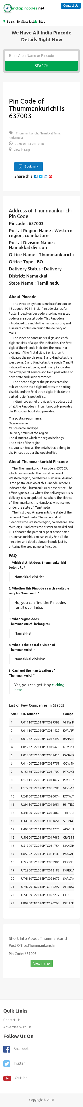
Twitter (19, 1063)
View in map (41, 963)
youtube (21, 1078)
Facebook (21, 1049)
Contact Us (70, 5)
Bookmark (31, 166)
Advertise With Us (17, 1027)
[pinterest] (50, 176)
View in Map (22, 150)
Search (41, 66)
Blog (41, 21)
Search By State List (20, 21)
